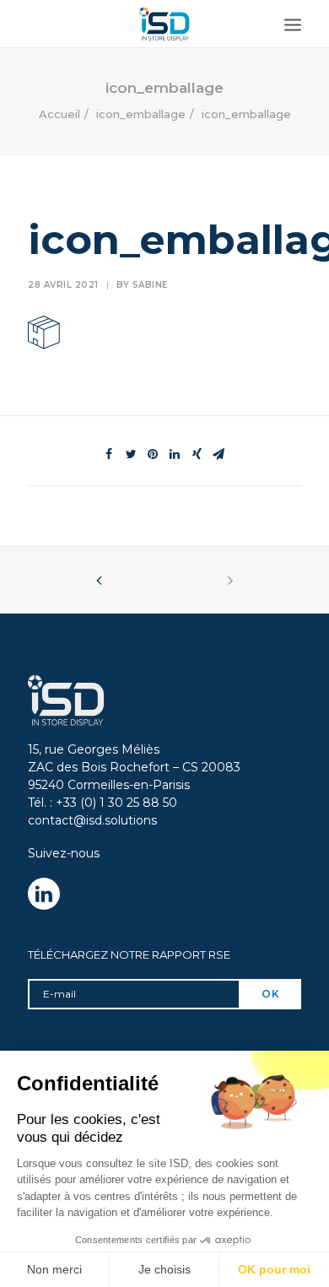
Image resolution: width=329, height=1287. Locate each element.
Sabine (150, 284)
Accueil (59, 114)
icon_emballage (141, 114)
